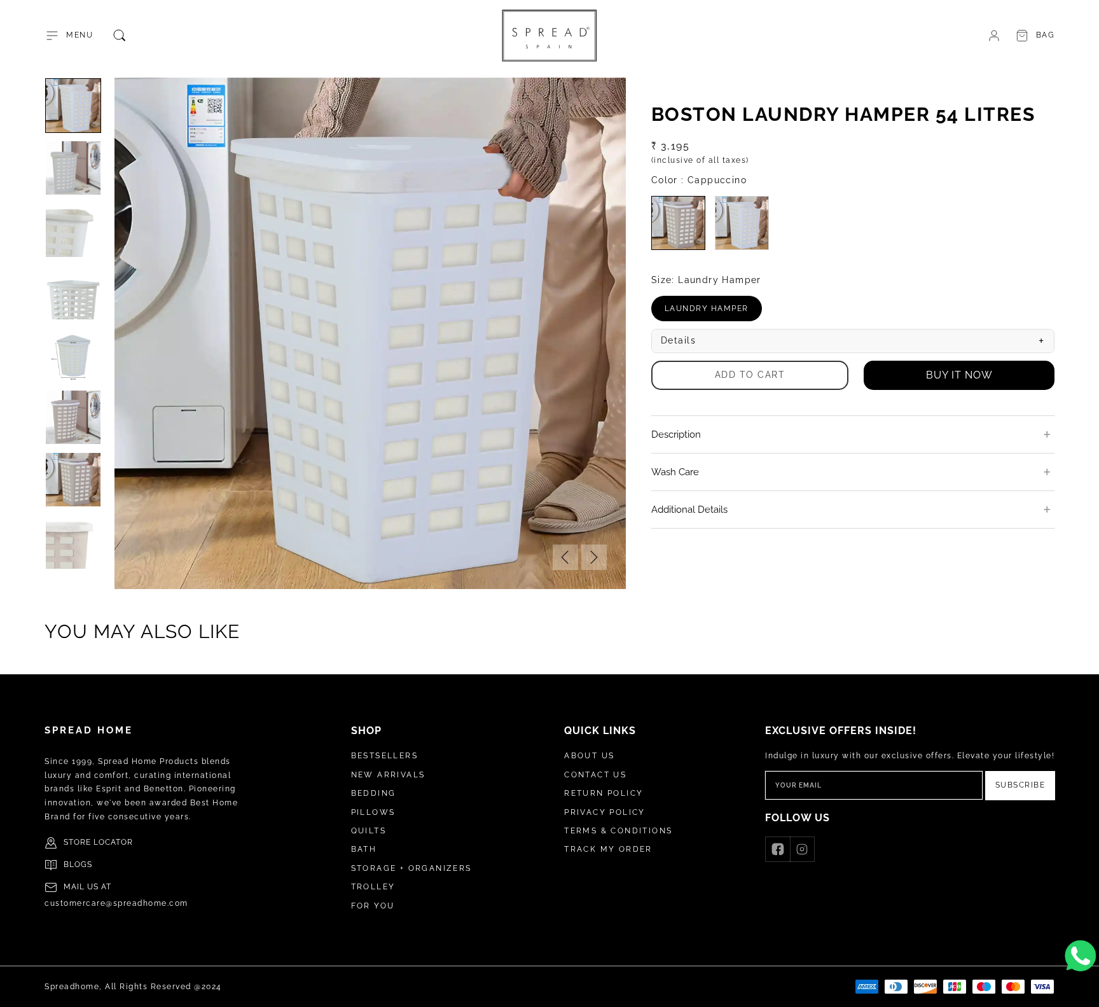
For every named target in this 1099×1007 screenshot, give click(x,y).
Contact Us (595, 774)
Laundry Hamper (713, 312)
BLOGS (78, 864)
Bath (364, 849)
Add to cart (750, 375)
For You (373, 905)
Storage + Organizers (411, 868)
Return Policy (603, 793)
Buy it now (959, 375)
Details (853, 341)
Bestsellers (384, 755)
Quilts (368, 830)
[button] (69, 35)
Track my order (608, 849)
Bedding (373, 793)
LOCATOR (113, 842)
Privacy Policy (605, 812)
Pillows (373, 812)
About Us (589, 755)
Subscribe (1020, 785)
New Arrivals (388, 774)
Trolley (373, 886)
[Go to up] (1082, 990)
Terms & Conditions (618, 830)
